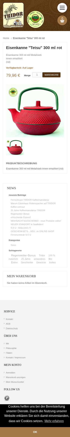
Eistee (14, 262)
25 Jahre (26, 259)
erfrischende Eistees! (21, 217)
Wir (7, 343)
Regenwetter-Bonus (20, 214)
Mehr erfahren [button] (54, 421)
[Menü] (62, 8)
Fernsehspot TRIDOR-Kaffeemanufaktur (30, 200)
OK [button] (35, 432)
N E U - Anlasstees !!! (21, 228)
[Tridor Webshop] (23, 15)
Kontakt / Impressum (15, 357)
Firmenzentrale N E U (21, 235)
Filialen (9, 353)
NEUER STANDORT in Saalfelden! (27, 224)
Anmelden (10, 372)
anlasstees (39, 259)
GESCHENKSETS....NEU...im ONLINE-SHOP (32, 231)
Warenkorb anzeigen (15, 377)
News (13, 245)
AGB (8, 324)
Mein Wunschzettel (15, 382)
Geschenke (27, 262)
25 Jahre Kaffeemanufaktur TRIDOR (28, 210)
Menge (27, 75)
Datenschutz (12, 328)
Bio (50, 259)
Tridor (42, 255)
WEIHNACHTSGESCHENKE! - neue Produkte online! (36, 221)
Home (6, 38)
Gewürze (41, 262)
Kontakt (9, 319)
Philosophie (11, 348)
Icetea (52, 262)
